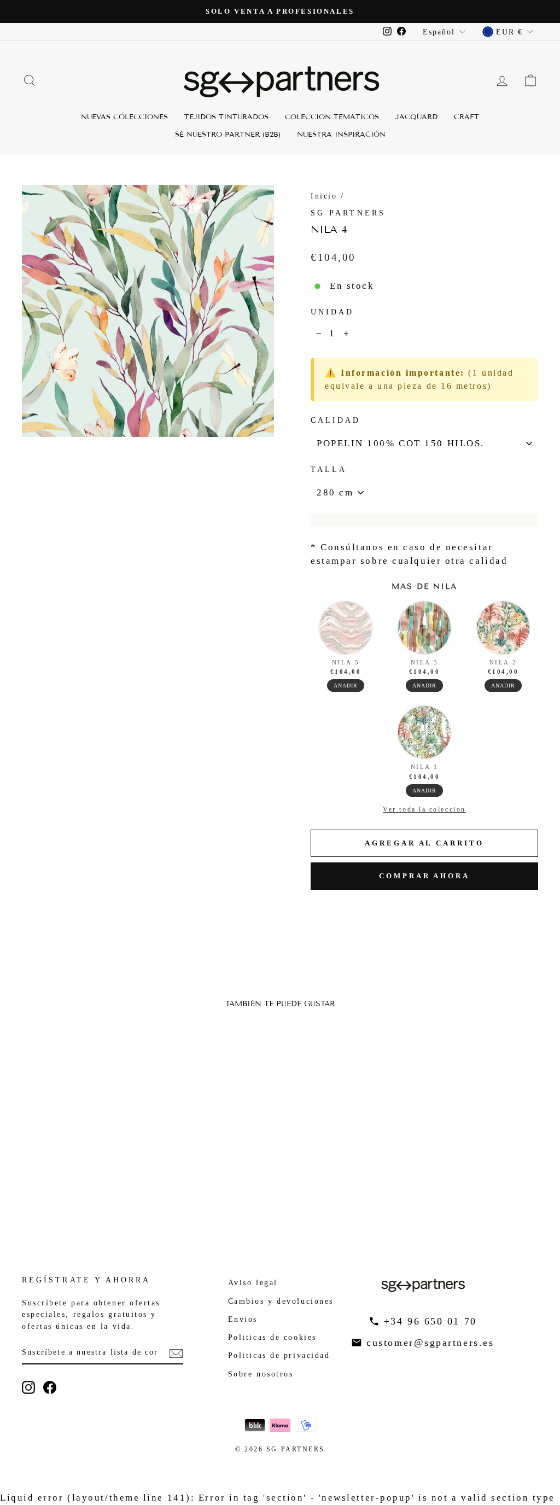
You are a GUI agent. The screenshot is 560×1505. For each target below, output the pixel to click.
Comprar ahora (424, 876)
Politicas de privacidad (279, 1355)
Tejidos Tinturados (226, 117)
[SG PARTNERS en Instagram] (28, 1387)
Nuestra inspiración (341, 134)
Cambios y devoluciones (281, 1301)
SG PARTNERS (348, 213)
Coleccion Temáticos (332, 117)
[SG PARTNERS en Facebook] (49, 1387)
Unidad (332, 312)
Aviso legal (253, 1282)
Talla (329, 469)
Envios (243, 1319)
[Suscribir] (176, 1352)
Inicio (324, 195)
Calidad (336, 420)
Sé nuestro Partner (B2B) (228, 134)
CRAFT (466, 117)
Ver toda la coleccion (424, 809)
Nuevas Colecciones (124, 117)
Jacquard (416, 117)
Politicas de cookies (272, 1337)
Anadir (346, 685)
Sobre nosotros (261, 1373)
